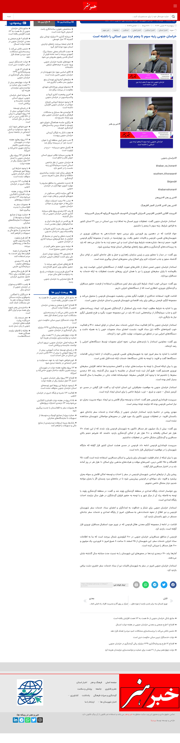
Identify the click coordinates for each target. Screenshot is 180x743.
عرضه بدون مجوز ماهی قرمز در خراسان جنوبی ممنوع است (58, 248)
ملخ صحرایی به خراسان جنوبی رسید (58, 280)
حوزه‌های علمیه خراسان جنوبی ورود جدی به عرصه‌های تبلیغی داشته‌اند (58, 64)
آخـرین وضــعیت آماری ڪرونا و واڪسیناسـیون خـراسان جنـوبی (58, 230)
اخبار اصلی (137, 30)
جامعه (116, 30)
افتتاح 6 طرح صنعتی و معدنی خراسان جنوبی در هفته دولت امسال (145, 624)
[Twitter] (34, 720)
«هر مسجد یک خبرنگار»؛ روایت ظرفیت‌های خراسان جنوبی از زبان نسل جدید (19, 322)
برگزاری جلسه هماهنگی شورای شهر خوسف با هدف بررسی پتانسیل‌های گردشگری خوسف (56, 125)
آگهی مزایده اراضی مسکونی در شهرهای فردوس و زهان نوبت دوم (58, 195)
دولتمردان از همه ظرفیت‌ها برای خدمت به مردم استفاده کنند (19, 253)
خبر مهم (106, 30)
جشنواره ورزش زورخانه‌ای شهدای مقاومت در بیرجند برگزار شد (57, 88)
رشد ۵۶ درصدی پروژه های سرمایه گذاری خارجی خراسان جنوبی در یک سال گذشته (57, 213)
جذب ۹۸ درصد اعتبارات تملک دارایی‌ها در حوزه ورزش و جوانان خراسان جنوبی (59, 203)
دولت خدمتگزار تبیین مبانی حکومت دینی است (153, 637)
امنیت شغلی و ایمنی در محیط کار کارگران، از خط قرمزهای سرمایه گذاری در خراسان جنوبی (57, 238)
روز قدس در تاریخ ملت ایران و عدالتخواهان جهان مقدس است (59, 222)
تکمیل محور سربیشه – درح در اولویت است (58, 149)
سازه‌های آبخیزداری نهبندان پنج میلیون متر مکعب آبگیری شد (58, 81)
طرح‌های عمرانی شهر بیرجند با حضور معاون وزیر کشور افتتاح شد (58, 265)
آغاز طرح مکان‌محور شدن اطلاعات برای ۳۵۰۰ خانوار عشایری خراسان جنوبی (19, 275)
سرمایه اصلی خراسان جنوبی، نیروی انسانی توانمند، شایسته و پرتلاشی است (56, 344)
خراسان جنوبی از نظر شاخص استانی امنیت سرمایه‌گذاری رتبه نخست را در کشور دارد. (59, 165)
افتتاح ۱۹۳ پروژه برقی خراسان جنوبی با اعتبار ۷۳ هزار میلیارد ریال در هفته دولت (58, 379)
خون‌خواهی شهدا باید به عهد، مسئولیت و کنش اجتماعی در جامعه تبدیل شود (56, 361)
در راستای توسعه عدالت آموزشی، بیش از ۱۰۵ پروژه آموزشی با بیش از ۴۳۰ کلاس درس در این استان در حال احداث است (56, 352)
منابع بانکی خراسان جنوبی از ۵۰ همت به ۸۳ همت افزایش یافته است (143, 618)
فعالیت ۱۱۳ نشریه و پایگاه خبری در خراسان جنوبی (56, 394)
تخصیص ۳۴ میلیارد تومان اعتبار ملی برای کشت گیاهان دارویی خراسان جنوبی (56, 256)
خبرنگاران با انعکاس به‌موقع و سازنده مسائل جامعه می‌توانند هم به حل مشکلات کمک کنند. (19, 299)
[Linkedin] (15, 720)
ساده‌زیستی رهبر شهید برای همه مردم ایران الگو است (19, 310)
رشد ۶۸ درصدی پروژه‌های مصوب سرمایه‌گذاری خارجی (21, 263)
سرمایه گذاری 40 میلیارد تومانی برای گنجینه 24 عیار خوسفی (56, 38)
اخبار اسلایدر (150, 30)
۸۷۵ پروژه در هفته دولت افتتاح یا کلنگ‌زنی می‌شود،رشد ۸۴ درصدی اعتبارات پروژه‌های (56, 402)
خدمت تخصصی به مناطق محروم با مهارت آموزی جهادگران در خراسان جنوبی (56, 185)
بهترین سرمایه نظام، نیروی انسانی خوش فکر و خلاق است (57, 156)
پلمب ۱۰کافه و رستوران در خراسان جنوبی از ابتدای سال (19, 287)
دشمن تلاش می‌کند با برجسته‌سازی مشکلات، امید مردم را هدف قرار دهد (142, 631)
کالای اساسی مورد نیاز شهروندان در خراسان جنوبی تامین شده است (57, 73)
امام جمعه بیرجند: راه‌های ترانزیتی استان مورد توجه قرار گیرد (57, 45)
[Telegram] (21, 720)
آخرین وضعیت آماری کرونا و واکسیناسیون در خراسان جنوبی (59, 96)
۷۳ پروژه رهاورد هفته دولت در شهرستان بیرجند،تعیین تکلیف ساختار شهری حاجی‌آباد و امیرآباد (56, 370)
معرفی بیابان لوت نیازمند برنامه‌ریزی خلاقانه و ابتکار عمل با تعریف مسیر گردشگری (56, 175)
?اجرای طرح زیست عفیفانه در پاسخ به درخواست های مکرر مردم (56, 273)
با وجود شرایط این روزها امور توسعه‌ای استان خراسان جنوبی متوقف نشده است (58, 387)
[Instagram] (40, 720)
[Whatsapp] (27, 720)
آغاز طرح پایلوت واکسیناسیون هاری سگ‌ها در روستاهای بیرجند (21, 242)
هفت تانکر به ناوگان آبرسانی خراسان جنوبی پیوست (59, 134)
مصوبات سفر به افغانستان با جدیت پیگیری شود (56, 409)
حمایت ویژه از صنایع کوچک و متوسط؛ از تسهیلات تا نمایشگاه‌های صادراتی (57, 417)
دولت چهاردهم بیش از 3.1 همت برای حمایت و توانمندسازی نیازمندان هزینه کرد (139, 650)
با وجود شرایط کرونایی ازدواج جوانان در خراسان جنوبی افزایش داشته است (58, 104)
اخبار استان (163, 30)
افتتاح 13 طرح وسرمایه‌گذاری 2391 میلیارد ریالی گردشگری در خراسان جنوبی (141, 643)
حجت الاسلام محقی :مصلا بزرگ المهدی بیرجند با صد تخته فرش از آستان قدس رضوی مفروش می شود (57, 54)
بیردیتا (153, 720)
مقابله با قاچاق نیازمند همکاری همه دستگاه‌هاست (19, 333)
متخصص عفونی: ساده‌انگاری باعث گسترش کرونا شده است (57, 30)
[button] (173, 584)
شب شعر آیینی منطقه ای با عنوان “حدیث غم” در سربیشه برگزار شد (57, 141)
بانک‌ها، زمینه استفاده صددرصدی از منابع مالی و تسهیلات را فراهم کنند (57, 424)
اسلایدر (125, 30)
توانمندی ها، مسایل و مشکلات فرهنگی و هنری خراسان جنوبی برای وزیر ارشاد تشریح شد (57, 115)
